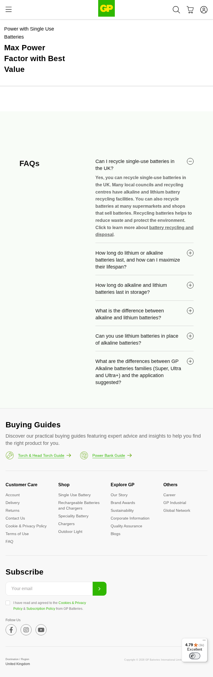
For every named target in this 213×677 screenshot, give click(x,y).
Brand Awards (123, 502)
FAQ (9, 541)
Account (13, 495)
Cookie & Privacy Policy (26, 526)
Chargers (66, 523)
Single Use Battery (74, 495)
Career (169, 495)
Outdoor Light (70, 531)
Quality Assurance (126, 526)
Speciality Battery (73, 516)
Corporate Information (130, 518)
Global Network (176, 510)
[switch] (194, 656)
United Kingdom (18, 664)
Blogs (115, 533)
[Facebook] (11, 629)
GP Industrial (174, 502)
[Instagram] (26, 629)
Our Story (119, 495)
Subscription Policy (40, 609)
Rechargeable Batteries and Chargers (79, 505)
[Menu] (9, 9)
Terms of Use (17, 533)
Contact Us (15, 518)
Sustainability (122, 510)
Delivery (13, 502)
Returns (12, 510)
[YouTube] (41, 629)
